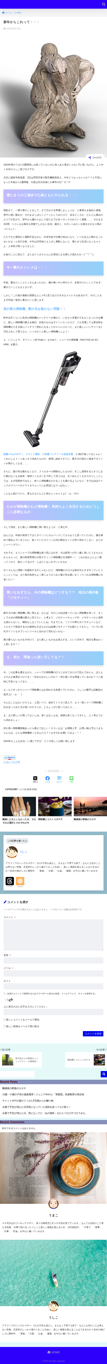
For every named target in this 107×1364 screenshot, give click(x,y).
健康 (29, 789)
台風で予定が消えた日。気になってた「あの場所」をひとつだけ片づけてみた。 (45, 1113)
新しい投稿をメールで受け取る (22, 1026)
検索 (104, 1074)
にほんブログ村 (11, 762)
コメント (10, 917)
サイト (7, 981)
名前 (7, 955)
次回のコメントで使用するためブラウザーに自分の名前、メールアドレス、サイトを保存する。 (52, 993)
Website (20, 886)
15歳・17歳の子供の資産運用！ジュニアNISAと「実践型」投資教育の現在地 (43, 1094)
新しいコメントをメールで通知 (22, 1019)
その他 (22, 789)
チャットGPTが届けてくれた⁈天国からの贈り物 (27, 1100)
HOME (55, 1352)
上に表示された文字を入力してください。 (26, 1006)
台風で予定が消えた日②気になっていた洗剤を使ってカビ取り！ (36, 1107)
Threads (10, 886)
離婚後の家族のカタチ (14, 1088)
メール (9, 968)
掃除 (35, 789)
